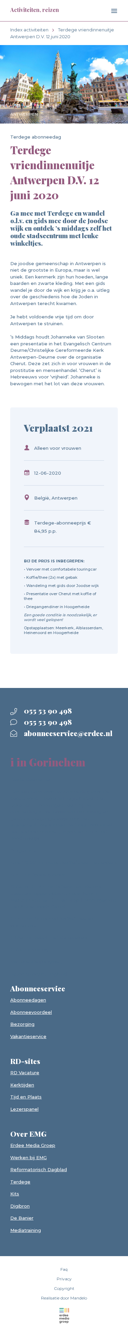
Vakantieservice (28, 1036)
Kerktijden (22, 1085)
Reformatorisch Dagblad (38, 1169)
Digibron (20, 1206)
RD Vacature (24, 1072)
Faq (64, 1269)
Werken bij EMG (28, 1157)
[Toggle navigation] (108, 11)
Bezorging (22, 1024)
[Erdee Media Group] (64, 1315)
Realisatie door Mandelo (64, 1297)
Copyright (64, 1288)
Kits (14, 1193)
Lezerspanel (24, 1109)
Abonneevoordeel (31, 1012)
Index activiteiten (29, 29)
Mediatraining (25, 1230)
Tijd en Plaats (26, 1096)
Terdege (20, 1181)
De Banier (21, 1218)
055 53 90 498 (47, 710)
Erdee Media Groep (32, 1145)
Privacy (64, 1278)
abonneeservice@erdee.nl (67, 733)
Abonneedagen (28, 1000)
